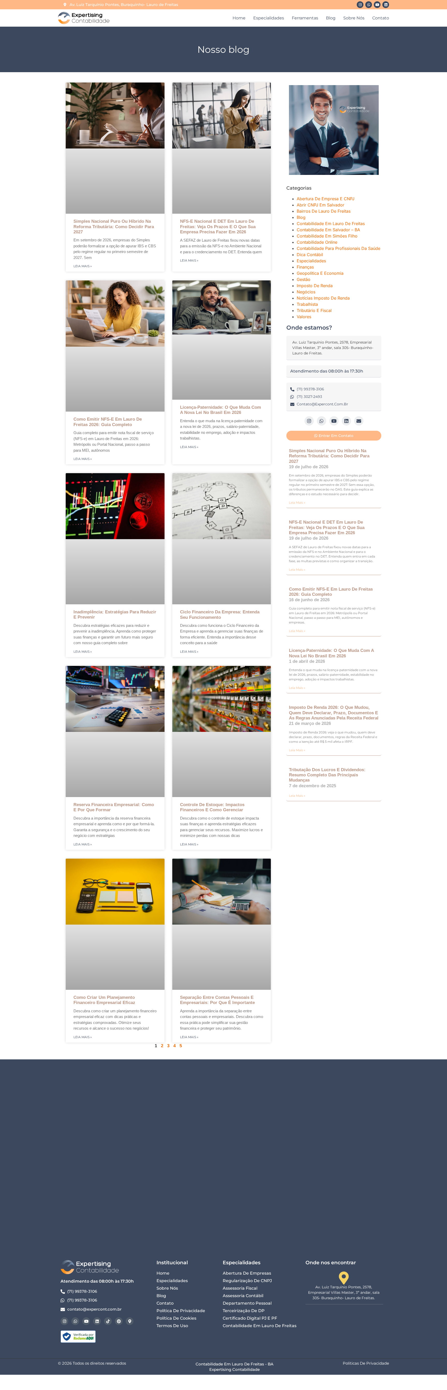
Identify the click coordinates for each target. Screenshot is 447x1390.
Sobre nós (353, 18)
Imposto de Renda (315, 285)
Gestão (303, 279)
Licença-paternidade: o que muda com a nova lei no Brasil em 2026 (220, 410)
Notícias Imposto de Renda (323, 298)
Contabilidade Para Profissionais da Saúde (338, 248)
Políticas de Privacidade (366, 1363)
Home (239, 18)
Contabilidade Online (317, 242)
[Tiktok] (108, 1321)
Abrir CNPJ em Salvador (320, 204)
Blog (331, 18)
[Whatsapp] (368, 4)
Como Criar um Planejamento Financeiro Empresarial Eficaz (104, 1000)
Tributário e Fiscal (314, 310)
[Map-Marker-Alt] (129, 1321)
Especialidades (268, 18)
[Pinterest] (119, 1321)
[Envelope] (358, 421)
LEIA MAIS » (82, 266)
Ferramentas (305, 18)
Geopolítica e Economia (320, 273)
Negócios (306, 291)
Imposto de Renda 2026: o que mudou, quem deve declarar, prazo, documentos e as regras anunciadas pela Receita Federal (333, 712)
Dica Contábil (310, 254)
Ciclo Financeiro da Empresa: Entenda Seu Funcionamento (219, 614)
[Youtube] (377, 4)
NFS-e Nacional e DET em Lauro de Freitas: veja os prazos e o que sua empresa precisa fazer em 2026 (218, 226)
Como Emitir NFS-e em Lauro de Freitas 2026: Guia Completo (107, 422)
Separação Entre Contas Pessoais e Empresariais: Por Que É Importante (217, 1000)
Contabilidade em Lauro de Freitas (331, 223)
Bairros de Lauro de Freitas (324, 211)
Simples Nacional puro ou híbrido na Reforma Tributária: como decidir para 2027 (113, 226)
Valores (304, 316)
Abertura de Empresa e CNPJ (325, 198)
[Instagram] (360, 4)
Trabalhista (307, 304)
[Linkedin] (385, 4)
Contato (380, 18)
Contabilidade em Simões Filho (327, 236)
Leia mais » (297, 502)
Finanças (305, 267)
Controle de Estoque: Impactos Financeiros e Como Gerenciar (212, 807)
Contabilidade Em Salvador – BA (328, 229)
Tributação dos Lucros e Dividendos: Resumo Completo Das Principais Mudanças (327, 775)
